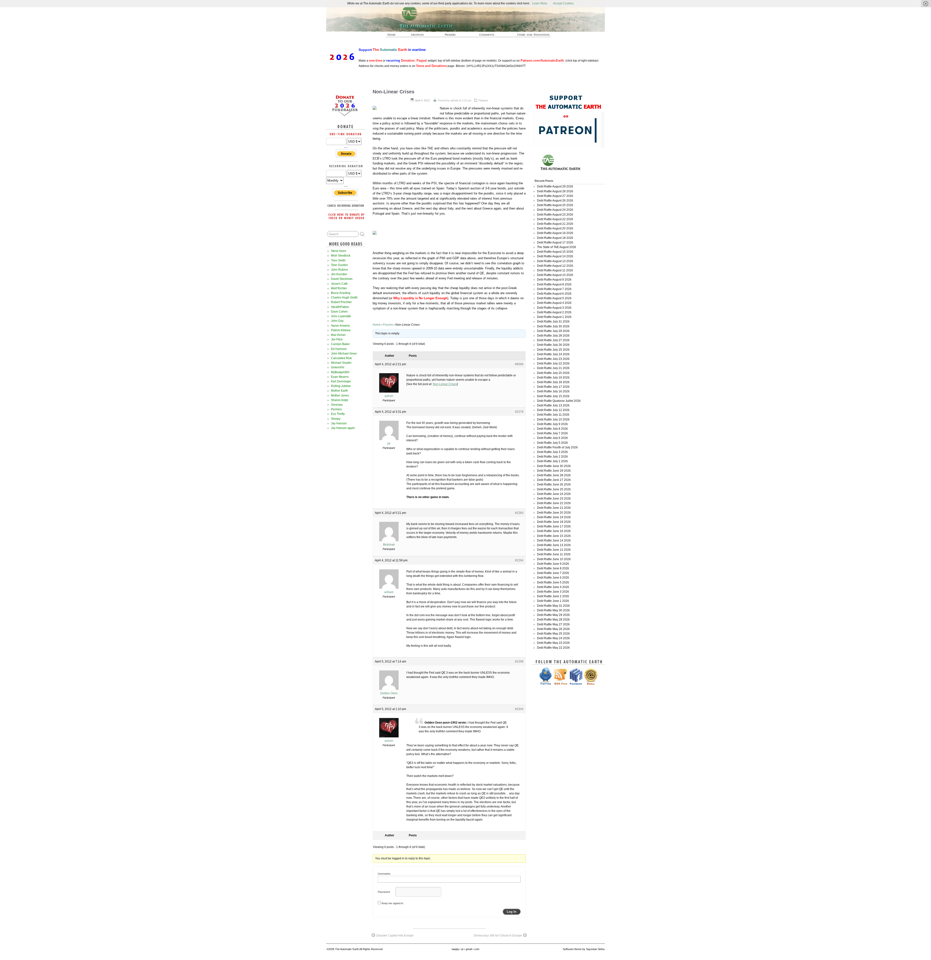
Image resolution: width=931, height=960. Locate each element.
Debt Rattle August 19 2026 (555, 233)
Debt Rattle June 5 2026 (553, 582)
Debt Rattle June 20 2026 (554, 512)
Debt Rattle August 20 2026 (555, 228)
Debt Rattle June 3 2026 (553, 591)
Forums (388, 324)
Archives (419, 36)
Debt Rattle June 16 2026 (554, 531)
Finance (483, 100)
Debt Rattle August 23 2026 (555, 214)
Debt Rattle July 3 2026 (552, 452)
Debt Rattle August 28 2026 (555, 191)
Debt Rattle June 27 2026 (554, 480)
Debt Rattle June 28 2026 (554, 475)
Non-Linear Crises (393, 91)
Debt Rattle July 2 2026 (552, 456)
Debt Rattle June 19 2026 (554, 517)
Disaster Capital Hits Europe (395, 935)
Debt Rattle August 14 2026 (555, 256)
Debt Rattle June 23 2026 (554, 498)
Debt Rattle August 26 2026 (555, 200)
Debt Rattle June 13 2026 (554, 545)
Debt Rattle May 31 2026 (553, 605)
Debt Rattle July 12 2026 (553, 410)
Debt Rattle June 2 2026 (553, 596)
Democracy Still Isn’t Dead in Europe (498, 935)
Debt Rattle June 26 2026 (554, 484)
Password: (384, 891)
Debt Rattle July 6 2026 (552, 438)
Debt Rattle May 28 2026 (553, 619)
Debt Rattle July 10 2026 (553, 419)
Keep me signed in (392, 903)
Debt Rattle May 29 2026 (553, 615)
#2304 (519, 709)
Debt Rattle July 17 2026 (553, 386)
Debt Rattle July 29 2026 (553, 331)
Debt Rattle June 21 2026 (554, 507)
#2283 (519, 513)
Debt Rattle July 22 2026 (553, 363)
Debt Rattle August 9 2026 (554, 279)
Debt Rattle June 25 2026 (554, 489)
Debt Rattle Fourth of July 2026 (557, 447)
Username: (384, 873)
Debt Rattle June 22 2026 (554, 503)
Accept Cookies (563, 3)
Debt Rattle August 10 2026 (555, 275)
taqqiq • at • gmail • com (465, 949)
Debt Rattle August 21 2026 (555, 224)
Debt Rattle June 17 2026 (554, 526)
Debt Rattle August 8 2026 (554, 284)
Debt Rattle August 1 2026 (554, 317)
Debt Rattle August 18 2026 (555, 238)
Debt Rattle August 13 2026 (555, 261)
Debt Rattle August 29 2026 (555, 186)
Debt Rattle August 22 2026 (555, 219)
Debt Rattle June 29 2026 (554, 470)
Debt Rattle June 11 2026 (553, 554)
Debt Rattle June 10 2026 (554, 559)
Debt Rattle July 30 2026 (553, 326)
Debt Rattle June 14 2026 (554, 540)
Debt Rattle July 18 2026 (553, 382)
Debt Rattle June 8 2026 (553, 568)
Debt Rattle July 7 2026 (552, 433)
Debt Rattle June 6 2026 (553, 577)
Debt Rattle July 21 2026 (553, 368)
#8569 (519, 364)
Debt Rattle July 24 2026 (553, 354)
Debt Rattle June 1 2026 (553, 601)
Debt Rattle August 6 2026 (554, 293)
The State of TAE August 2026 (556, 247)
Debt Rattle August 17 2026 (555, 242)
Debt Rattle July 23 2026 (553, 359)
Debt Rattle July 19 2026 (553, 377)
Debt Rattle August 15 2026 (555, 251)
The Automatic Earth (394, 36)
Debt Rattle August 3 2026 (554, 307)
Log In (511, 911)
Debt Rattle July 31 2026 (553, 321)
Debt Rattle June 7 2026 (553, 573)
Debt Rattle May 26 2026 (553, 629)
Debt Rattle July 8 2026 (552, 428)
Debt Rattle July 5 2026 (552, 442)
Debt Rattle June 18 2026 (554, 522)
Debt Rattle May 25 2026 (553, 633)
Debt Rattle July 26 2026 (553, 345)
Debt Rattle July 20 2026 (553, 373)
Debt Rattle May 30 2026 (553, 610)
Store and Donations (528, 36)
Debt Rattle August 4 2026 (554, 303)
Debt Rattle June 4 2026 (553, 587)
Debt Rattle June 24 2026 (554, 494)
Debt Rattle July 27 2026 (553, 340)
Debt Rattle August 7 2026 (554, 289)
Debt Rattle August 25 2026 (555, 205)
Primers (452, 36)
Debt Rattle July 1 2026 (552, 461)
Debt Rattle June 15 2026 (554, 536)
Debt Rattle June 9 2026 (553, 563)
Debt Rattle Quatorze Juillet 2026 (559, 401)
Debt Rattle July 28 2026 (553, 335)
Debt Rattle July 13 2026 (553, 405)
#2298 (519, 661)
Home (377, 324)
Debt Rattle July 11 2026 (553, 414)
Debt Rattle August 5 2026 (554, 298)
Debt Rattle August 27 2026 (555, 196)
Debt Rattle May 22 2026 (553, 647)
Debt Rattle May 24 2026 (553, 638)
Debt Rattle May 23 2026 (553, 643)
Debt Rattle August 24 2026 (555, 209)
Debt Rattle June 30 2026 (554, 466)
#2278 (519, 411)
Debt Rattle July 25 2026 (553, 349)
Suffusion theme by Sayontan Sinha (583, 949)
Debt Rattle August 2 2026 (554, 312)
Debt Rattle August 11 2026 (555, 270)
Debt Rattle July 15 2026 (553, 396)
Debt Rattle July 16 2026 (553, 391)
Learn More (539, 3)
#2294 (519, 560)
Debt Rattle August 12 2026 (555, 265)
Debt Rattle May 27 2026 (553, 624)
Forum (487, 36)
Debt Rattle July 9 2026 (552, 424)
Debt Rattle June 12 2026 (554, 549)
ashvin (454, 100)
